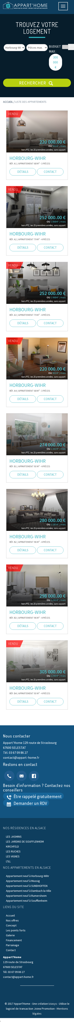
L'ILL (8, 861)
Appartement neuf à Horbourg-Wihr (27, 876)
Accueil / (9, 102)
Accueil (10, 915)
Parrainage (12, 945)
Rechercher (33, 83)
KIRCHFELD (12, 846)
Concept (11, 925)
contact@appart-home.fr (21, 757)
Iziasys (53, 1003)
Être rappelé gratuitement (37, 796)
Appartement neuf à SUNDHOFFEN (26, 886)
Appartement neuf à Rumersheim (26, 896)
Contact (11, 950)
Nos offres (12, 920)
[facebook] (34, 775)
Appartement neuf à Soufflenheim (26, 900)
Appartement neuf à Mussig (23, 881)
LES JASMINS (14, 836)
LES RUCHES (13, 851)
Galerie (10, 935)
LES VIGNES (13, 856)
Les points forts (15, 930)
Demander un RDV (30, 803)
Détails (22, 172)
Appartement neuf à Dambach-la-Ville (28, 891)
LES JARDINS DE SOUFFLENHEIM (25, 841)
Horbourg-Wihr (27, 158)
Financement (14, 940)
